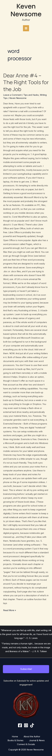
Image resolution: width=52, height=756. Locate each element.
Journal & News (37, 740)
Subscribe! (26, 669)
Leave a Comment (12, 95)
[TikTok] (32, 725)
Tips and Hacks (31, 95)
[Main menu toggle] (26, 28)
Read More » (9, 610)
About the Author (32, 736)
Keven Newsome (26, 9)
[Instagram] (26, 725)
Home (15, 736)
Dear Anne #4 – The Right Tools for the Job (26, 82)
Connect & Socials (26, 744)
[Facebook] (20, 725)
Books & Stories (15, 740)
